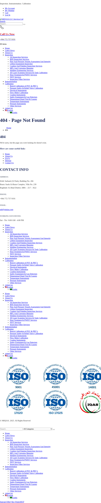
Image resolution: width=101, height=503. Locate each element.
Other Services (15, 106)
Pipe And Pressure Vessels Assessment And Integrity (30, 62)
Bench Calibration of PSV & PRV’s (24, 86)
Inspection (9, 55)
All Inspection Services (19, 57)
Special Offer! (5, 502)
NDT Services (15, 77)
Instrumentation (11, 81)
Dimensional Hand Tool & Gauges (23, 99)
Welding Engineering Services (21, 70)
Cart (6, 13)
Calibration (9, 84)
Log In (7, 15)
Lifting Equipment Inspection (21, 64)
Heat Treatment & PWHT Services (23, 75)
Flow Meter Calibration (19, 93)
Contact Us (9, 163)
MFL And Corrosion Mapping (21, 68)
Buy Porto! (17, 502)
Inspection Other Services (20, 79)
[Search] (24, 24)
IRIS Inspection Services (19, 59)
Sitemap (8, 161)
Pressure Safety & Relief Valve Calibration (26, 88)
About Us (9, 53)
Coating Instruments (17, 95)
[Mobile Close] (1, 426)
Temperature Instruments (19, 101)
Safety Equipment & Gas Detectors (23, 97)
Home (7, 48)
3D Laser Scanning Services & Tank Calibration (28, 73)
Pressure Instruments (18, 104)
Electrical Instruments (18, 90)
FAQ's (7, 158)
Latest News (10, 50)
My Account (10, 8)
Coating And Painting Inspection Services (26, 66)
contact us (9, 108)
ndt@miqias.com (6, 209)
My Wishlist (9, 10)
